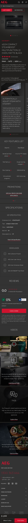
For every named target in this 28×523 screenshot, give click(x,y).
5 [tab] (18, 134)
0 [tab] (10, 134)
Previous (2, 21)
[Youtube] (17, 483)
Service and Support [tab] (6, 506)
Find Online (20, 520)
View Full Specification (14, 239)
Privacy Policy (14, 512)
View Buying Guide (14, 383)
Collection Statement (21, 512)
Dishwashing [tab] (4, 495)
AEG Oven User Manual (14, 259)
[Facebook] (13, 483)
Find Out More (14, 453)
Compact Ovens (8, 6)
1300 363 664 (10, 473)
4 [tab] (16, 134)
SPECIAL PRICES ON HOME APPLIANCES (14, 194)
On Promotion (18, 10)
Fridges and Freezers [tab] (6, 492)
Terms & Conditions (6, 512)
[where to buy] (23, 2)
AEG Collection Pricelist (14, 254)
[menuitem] (4, 2)
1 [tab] (12, 134)
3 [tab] (15, 134)
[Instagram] (9, 483)
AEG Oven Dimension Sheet (15, 265)
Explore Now (14, 419)
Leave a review (14, 311)
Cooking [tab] (3, 488)
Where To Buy (7, 520)
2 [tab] (13, 134)
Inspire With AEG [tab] (5, 502)
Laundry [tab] (3, 499)
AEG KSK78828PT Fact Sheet (16, 271)
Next (25, 21)
